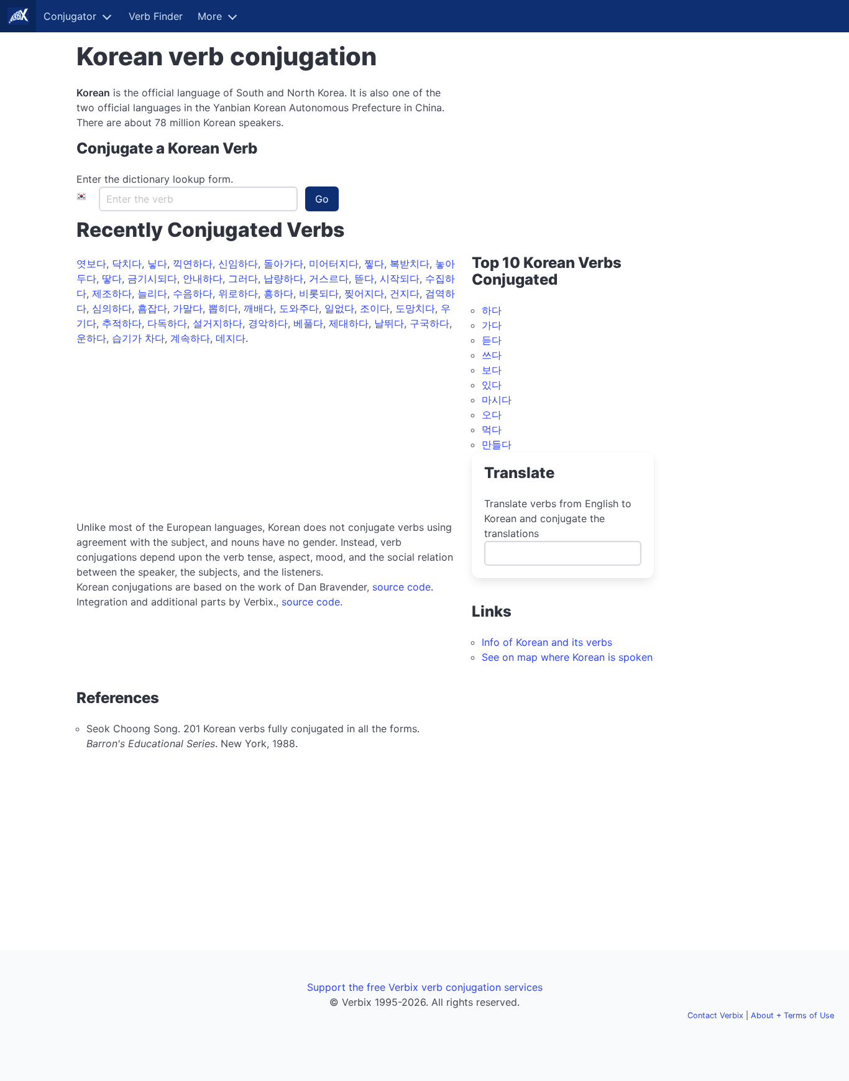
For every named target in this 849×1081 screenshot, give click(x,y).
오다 (492, 414)
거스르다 (329, 278)
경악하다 (268, 323)
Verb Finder (156, 16)
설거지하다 (217, 323)
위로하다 (238, 293)
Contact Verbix (715, 1015)
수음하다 (193, 293)
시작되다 (400, 278)
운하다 (91, 338)
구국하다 (429, 323)
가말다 (188, 308)
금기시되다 (152, 278)
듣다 (492, 340)
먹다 (492, 429)
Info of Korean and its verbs (547, 642)
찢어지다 (364, 293)
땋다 (112, 278)
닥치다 (127, 263)
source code (401, 587)
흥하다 (278, 293)
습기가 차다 (138, 338)
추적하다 (122, 323)
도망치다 (415, 308)
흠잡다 (152, 308)
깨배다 (258, 308)
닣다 (157, 263)
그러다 (243, 278)
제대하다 (349, 323)
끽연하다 (193, 263)
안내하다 (203, 278)
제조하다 (112, 293)
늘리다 (152, 293)
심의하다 (112, 308)
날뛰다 (389, 323)
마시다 (497, 399)
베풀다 (308, 323)
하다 (492, 310)
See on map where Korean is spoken (567, 657)
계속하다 (190, 338)
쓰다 (492, 355)
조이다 (375, 308)
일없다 (339, 308)
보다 (492, 370)
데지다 (231, 338)
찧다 (374, 263)
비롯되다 (319, 293)
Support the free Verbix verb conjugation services (425, 987)
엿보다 (91, 263)
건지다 (405, 293)
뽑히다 (223, 308)
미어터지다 (334, 263)
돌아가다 (283, 263)
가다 (492, 325)
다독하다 (167, 323)
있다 (492, 385)
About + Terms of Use (792, 1015)
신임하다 (238, 263)
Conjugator (70, 16)
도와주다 (299, 308)
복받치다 (409, 263)
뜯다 (364, 278)
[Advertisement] (266, 433)
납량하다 (283, 278)
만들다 (497, 444)
